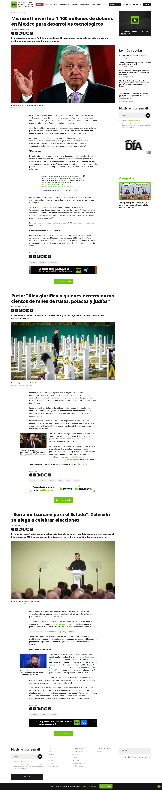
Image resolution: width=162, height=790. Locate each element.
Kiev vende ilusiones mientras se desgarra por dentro (51, 631)
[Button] (105, 4)
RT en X (27, 777)
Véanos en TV (115, 4)
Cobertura (75, 760)
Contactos (75, 754)
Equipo (74, 757)
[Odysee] (132, 757)
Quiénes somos (77, 751)
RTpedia (50, 763)
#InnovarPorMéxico (47, 186)
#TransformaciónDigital (49, 184)
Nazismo (33, 481)
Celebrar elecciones (58, 624)
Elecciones (34, 715)
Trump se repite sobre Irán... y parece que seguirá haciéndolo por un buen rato (133, 205)
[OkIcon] (140, 4)
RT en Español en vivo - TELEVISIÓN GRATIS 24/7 (134, 33)
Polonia (43, 481)
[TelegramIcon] (133, 4)
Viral (55, 4)
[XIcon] (130, 4)
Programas (64, 4)
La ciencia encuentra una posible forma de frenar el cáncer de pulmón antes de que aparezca (134, 72)
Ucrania (76, 481)
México (33, 262)
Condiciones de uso (78, 766)
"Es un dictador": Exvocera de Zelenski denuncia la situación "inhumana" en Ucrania (31, 673)
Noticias (49, 4)
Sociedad (42, 262)
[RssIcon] (149, 757)
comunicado (41, 207)
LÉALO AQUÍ (82, 464)
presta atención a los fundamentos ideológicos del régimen (67, 458)
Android (98, 751)
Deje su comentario (63, 281)
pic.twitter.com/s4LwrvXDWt (63, 186)
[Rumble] (127, 4)
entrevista (74, 400)
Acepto (131, 121)
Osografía (126, 178)
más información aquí (88, 786)
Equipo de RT (96, 4)
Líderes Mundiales (53, 766)
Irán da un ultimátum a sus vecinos (132, 55)
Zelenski (53, 715)
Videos (50, 758)
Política (52, 481)
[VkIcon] (123, 4)
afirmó (76, 690)
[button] (135, 20)
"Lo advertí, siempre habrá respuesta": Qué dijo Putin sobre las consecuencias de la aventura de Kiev (32, 453)
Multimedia (84, 4)
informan (46, 616)
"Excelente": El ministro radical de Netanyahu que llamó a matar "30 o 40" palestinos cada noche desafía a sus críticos (134, 84)
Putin (60, 481)
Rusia (68, 481)
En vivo (39, 4)
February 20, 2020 (72, 190)
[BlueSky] (137, 4)
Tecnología (53, 262)
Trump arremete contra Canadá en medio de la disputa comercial (135, 63)
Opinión (74, 4)
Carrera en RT (76, 763)
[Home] (14, 5)
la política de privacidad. (133, 121)
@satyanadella (61, 180)
